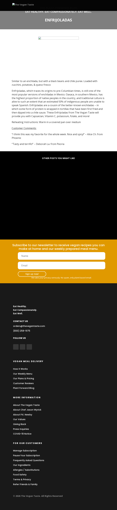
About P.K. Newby (22, 414)
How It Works (20, 368)
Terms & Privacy (22, 479)
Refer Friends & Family (25, 484)
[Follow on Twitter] (22, 347)
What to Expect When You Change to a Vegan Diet (49, 196)
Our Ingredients (21, 465)
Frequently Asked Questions (28, 460)
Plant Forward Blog (23, 388)
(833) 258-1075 (21, 330)
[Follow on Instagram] (29, 347)
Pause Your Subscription (26, 455)
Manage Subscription (25, 450)
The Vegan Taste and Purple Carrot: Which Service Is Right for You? (57, 219)
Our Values (19, 419)
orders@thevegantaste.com (29, 326)
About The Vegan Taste (26, 405)
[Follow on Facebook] (16, 347)
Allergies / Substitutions (26, 469)
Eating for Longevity (28, 174)
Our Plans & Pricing (23, 378)
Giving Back (19, 424)
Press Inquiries (21, 429)
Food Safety (20, 474)
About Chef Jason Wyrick (27, 409)
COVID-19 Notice (22, 433)
